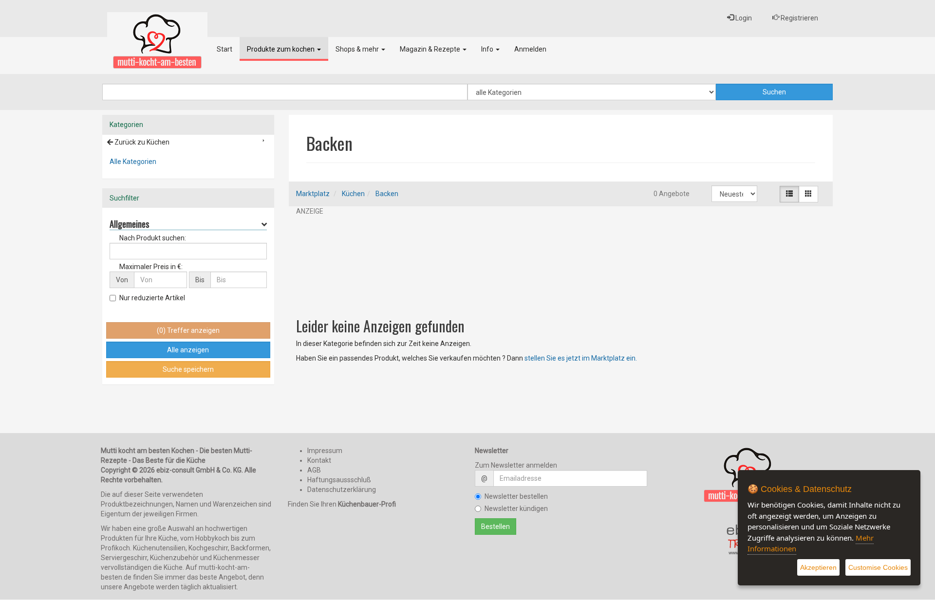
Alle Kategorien (133, 161)
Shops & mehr (358, 49)
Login (743, 18)
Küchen (353, 194)
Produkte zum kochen (281, 49)
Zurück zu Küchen (141, 142)
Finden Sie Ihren (342, 504)
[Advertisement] (561, 262)
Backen (386, 194)
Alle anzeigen (188, 350)
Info (488, 49)
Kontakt (319, 460)
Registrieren (798, 18)
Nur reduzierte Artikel (152, 298)
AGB (314, 470)
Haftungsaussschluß (339, 480)
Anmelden (530, 49)
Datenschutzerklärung (341, 489)
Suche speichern (188, 369)
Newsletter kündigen (516, 508)
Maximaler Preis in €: (151, 267)
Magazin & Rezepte (431, 49)
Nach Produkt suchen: (152, 238)
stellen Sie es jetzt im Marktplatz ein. (580, 358)
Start (224, 49)
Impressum (324, 451)
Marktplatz (313, 194)
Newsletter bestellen (516, 496)
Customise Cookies (878, 567)
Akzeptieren (818, 567)
